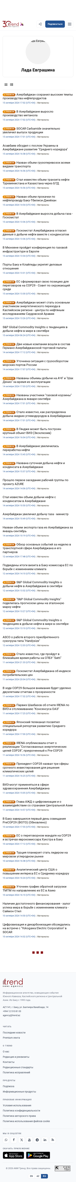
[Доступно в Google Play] (38, 1155)
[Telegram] (37, 1140)
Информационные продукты (19, 1091)
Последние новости (14, 1032)
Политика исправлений (16, 1072)
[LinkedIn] (45, 1140)
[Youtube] (29, 1140)
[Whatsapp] (6, 1140)
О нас (6, 1051)
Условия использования (17, 1105)
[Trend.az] (13, 24)
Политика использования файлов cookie (26, 1121)
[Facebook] (14, 1140)
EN (31, 1176)
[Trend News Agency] (13, 982)
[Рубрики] (69, 24)
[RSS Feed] (52, 1140)
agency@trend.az (11, 1015)
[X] (21, 1140)
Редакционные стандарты (18, 1067)
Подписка (8, 1086)
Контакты (8, 1062)
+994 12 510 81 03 (12, 1011)
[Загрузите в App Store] (13, 1155)
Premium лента (11, 1037)
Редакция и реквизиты (16, 1056)
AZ (38, 1176)
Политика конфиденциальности (21, 1110)
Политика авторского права (19, 1115)
